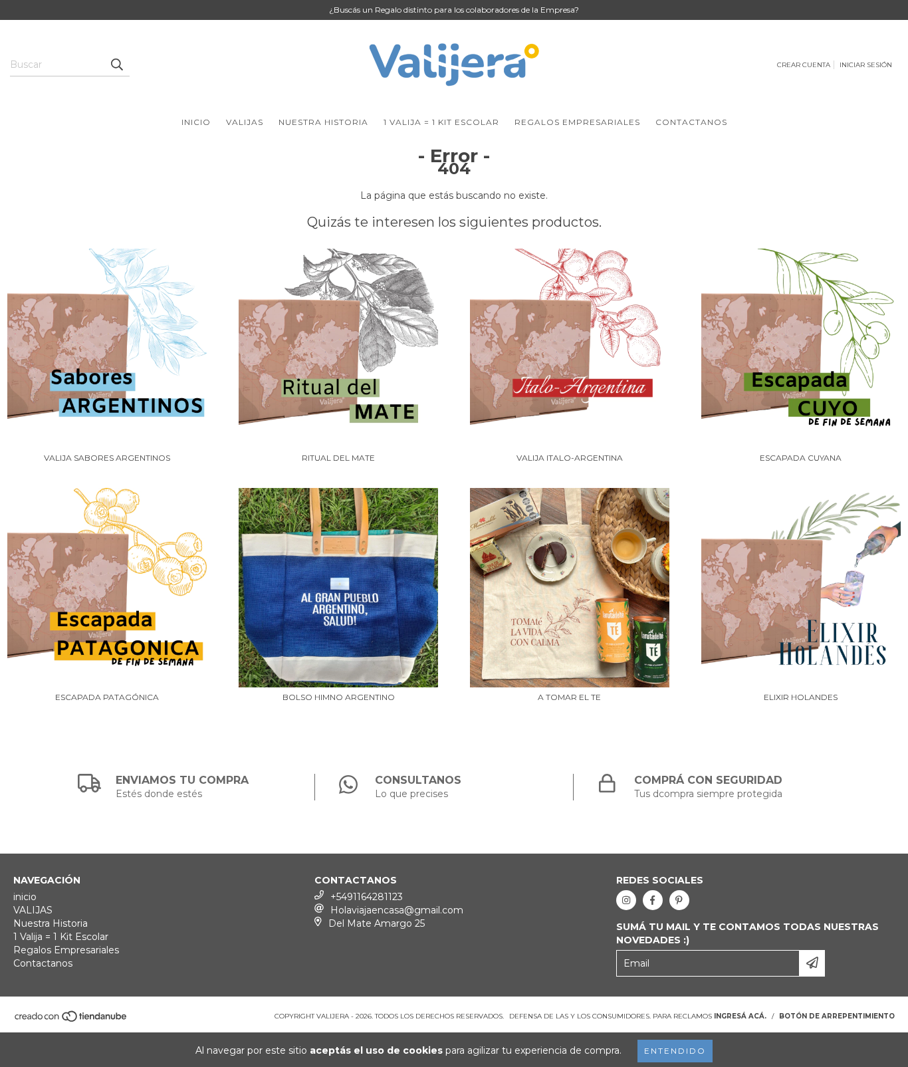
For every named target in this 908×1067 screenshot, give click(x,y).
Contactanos (691, 122)
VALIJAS (244, 122)
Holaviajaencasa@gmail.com (396, 910)
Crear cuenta (803, 64)
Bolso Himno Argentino (339, 697)
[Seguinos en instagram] (626, 900)
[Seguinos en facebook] (653, 900)
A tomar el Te (569, 697)
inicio (196, 122)
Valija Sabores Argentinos (107, 458)
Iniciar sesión (866, 64)
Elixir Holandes (801, 697)
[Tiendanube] (71, 1020)
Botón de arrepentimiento (837, 1016)
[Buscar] (116, 64)
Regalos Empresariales (577, 122)
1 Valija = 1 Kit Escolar (441, 122)
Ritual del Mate (338, 458)
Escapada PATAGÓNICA (107, 697)
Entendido (675, 1051)
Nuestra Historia (323, 122)
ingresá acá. (740, 1016)
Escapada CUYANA (801, 458)
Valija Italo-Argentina (569, 458)
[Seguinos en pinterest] (679, 900)
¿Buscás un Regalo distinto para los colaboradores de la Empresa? (454, 10)
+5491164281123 (366, 897)
